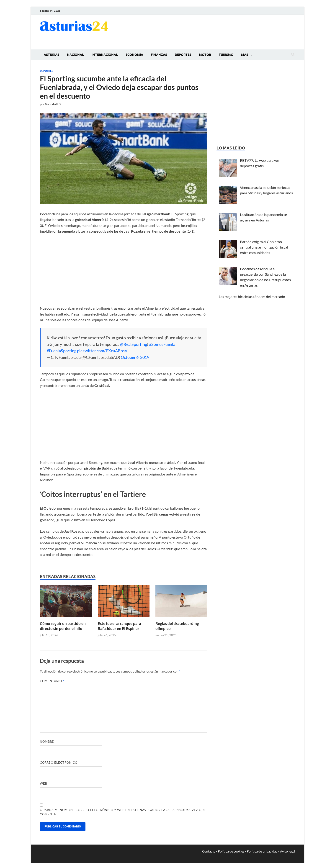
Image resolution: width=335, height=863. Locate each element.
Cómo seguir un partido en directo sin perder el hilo (63, 626)
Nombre (47, 741)
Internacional (105, 55)
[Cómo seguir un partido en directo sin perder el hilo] (66, 602)
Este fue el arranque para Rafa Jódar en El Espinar (119, 626)
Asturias (51, 55)
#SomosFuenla (162, 344)
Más (244, 55)
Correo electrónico (58, 762)
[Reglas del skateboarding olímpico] (181, 602)
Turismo (226, 55)
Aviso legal (287, 851)
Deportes (183, 55)
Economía (134, 55)
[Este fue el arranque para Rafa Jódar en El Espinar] (124, 602)
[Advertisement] (212, 31)
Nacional (75, 55)
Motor (205, 55)
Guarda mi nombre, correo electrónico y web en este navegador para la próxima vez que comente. (123, 812)
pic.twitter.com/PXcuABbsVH (104, 350)
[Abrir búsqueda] (292, 54)
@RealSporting (133, 344)
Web (43, 783)
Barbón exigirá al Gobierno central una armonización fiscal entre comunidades (264, 247)
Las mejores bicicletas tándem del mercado (252, 296)
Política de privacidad (262, 851)
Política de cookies (231, 851)
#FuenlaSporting (61, 350)
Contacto (208, 851)
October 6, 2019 (135, 357)
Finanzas (159, 55)
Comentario (52, 681)
